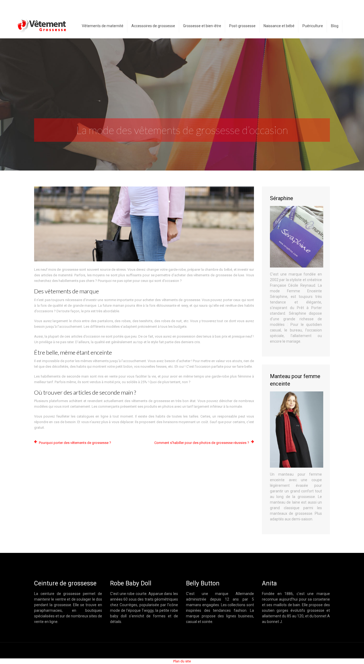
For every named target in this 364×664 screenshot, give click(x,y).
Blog (334, 26)
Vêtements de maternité (102, 26)
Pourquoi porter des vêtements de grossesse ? (75, 443)
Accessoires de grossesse (153, 26)
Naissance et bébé (279, 26)
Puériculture (312, 26)
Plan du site (182, 661)
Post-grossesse (242, 26)
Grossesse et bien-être (202, 26)
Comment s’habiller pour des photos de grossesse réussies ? (201, 443)
